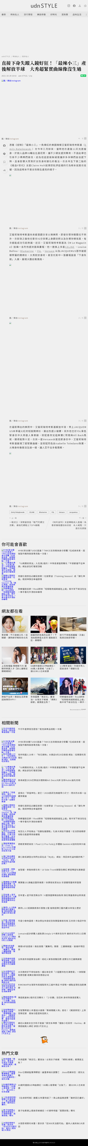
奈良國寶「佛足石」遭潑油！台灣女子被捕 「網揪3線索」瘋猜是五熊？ (44, 699)
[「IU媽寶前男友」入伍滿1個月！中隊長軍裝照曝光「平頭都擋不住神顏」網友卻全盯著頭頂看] (9, 567)
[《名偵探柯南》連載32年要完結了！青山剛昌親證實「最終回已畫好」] (9, 1101)
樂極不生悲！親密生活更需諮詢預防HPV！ (15, 698)
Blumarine (43, 512)
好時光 (53, 14)
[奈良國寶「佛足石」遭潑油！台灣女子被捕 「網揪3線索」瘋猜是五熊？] (9, 1063)
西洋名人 (25, 56)
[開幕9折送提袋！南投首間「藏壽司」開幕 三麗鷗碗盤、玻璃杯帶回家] (9, 950)
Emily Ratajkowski (18, 512)
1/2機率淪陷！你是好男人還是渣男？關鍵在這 (72, 667)
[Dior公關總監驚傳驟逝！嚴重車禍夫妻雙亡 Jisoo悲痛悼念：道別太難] (9, 1076)
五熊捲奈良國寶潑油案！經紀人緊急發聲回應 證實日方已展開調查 (50, 959)
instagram (14, 138)
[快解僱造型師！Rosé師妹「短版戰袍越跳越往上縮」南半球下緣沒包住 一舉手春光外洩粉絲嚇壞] (9, 592)
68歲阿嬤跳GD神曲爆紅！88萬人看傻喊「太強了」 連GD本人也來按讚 (43, 668)
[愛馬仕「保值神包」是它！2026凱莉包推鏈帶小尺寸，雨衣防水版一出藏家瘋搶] (9, 796)
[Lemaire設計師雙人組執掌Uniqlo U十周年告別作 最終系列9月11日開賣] (9, 937)
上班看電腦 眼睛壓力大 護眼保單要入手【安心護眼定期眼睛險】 (15, 668)
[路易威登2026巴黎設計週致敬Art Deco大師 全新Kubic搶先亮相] (9, 784)
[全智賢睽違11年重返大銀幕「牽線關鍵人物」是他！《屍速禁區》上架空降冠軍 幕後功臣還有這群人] (9, 1014)
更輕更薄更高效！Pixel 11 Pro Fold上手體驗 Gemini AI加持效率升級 (52, 844)
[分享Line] (4, 153)
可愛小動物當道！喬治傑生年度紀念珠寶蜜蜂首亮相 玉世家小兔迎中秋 (52, 920)
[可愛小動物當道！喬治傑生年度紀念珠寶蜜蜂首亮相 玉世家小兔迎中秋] (9, 924)
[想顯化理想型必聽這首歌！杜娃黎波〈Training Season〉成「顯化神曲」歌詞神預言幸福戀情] (9, 580)
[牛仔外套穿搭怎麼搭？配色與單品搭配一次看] (9, 732)
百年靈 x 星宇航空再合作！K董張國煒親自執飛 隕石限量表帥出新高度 (52, 895)
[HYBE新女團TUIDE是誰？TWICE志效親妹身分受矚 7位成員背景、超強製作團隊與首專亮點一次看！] (9, 554)
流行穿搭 (28, 14)
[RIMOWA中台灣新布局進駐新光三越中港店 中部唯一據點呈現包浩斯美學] (9, 988)
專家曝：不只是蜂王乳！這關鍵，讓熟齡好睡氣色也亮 (15, 636)
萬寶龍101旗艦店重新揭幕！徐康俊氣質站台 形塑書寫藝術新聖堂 (49, 882)
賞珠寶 (65, 14)
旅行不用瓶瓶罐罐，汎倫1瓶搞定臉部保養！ (72, 636)
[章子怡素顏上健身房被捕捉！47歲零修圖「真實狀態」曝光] (9, 1114)
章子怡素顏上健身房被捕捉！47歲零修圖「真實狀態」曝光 (46, 1110)
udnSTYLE (6, 56)
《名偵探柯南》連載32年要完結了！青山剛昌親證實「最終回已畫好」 (52, 1097)
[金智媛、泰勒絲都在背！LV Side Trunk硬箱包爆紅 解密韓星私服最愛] (9, 873)
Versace (62, 512)
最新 (4, 14)
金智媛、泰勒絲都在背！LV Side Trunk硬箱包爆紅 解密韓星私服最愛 (51, 869)
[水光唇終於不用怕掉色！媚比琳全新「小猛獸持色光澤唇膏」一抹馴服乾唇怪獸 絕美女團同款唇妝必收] (9, 975)
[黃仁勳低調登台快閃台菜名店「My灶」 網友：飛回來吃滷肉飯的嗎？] (9, 860)
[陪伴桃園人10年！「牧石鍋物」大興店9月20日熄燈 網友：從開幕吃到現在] (9, 758)
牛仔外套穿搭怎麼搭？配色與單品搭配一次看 (40, 728)
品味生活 (77, 14)
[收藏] (4, 162)
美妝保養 (41, 14)
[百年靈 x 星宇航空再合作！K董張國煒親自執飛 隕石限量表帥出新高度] (9, 899)
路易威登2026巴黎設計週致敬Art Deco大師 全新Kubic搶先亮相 (49, 780)
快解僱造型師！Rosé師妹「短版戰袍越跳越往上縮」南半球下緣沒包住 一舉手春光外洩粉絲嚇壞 (73, 699)
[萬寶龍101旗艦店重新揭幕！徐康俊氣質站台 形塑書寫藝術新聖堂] (9, 886)
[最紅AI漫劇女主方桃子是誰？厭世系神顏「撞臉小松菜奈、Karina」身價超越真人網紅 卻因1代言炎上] (9, 1026)
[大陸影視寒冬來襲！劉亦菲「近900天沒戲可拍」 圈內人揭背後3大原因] (9, 1127)
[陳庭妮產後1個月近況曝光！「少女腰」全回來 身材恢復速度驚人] (9, 1001)
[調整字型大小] (4, 170)
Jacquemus (73, 512)
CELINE (31, 512)
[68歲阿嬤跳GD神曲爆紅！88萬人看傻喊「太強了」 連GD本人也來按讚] (9, 1088)
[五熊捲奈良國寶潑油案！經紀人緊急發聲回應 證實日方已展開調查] (9, 963)
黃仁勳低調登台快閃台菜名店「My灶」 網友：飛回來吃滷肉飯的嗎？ (51, 856)
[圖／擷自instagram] (44, 108)
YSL (53, 512)
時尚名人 (15, 14)
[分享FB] (4, 145)
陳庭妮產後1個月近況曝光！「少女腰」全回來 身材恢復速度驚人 (49, 997)
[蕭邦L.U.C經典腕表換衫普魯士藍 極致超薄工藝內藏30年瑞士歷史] (9, 911)
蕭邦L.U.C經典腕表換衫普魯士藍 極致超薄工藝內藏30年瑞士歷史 (49, 907)
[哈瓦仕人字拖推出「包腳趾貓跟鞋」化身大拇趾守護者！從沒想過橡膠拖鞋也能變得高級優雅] (9, 835)
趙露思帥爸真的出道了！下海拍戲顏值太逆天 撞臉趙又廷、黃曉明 (44, 638)
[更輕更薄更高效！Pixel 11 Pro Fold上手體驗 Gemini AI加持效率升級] (9, 848)
